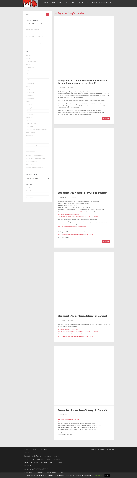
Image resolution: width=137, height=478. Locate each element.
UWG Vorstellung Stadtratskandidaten (35, 158)
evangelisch (30, 108)
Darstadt (59, 2)
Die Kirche (30, 126)
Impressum (94, 2)
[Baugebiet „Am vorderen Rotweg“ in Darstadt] (84, 281)
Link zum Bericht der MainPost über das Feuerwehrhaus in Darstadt (75, 234)
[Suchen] (47, 14)
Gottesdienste (31, 105)
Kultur (67, 2)
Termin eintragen (31, 61)
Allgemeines (30, 67)
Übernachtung (31, 80)
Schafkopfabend (30, 164)
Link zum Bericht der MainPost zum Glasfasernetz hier (72, 226)
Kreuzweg (30, 114)
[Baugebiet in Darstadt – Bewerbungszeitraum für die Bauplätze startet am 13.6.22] (84, 46)
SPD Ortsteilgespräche (31, 161)
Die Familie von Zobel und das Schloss (37, 129)
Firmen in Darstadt (30, 132)
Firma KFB (79, 212)
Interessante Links (30, 139)
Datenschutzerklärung (105, 2)
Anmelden (28, 188)
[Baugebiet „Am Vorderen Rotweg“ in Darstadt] (84, 158)
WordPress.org (29, 197)
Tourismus (30, 74)
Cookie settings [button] (98, 475)
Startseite (46, 2)
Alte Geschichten (31, 123)
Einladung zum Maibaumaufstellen (34, 155)
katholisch (30, 111)
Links (88, 2)
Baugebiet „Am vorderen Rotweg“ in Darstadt (82, 315)
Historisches (29, 117)
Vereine (73, 2)
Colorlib (101, 449)
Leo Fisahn (70, 87)
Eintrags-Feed (29, 191)
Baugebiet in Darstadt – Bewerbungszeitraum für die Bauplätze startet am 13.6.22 (82, 81)
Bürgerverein (30, 92)
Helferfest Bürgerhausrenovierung (34, 167)
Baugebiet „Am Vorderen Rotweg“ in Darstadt (82, 192)
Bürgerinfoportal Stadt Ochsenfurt (34, 36)
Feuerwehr (30, 95)
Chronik (29, 120)
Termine (53, 2)
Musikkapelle (30, 98)
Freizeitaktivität (32, 77)
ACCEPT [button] (107, 475)
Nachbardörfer (29, 135)
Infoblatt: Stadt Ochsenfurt (32, 29)
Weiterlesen (106, 118)
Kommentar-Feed (30, 194)
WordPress (111, 449)
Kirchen (81, 2)
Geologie (29, 70)
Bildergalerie (30, 83)
